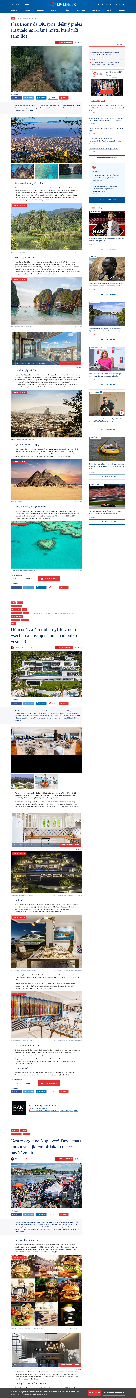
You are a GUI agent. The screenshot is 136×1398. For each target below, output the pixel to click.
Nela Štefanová (19, 1159)
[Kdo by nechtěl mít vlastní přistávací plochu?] (46, 941)
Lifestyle (54, 10)
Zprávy (109, 10)
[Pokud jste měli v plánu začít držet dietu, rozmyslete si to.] (46, 1290)
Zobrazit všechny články (107, 249)
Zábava (23, 1130)
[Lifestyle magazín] (63, 4)
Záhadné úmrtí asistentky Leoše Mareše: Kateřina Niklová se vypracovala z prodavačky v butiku (105, 188)
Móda (67, 10)
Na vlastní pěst (96, 485)
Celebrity (40, 10)
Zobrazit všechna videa (107, 200)
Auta (13, 602)
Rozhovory (96, 10)
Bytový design (16, 606)
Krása (13, 623)
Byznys (27, 10)
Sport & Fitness (17, 616)
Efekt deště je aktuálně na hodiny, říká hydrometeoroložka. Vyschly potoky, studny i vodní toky (106, 140)
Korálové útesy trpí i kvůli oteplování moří (23, 571)
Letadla (20, 602)
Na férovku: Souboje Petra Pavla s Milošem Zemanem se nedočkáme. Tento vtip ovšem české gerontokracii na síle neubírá (106, 108)
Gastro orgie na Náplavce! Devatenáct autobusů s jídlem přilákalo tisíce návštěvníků (46, 1146)
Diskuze (30, 578)
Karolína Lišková (19, 647)
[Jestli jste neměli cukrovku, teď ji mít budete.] (46, 1014)
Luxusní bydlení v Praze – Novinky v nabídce (103, 149)
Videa (27, 4)
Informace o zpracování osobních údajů (34, 1394)
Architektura (16, 613)
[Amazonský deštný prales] (46, 226)
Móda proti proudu (98, 347)
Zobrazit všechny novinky (107, 158)
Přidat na (64, 42)
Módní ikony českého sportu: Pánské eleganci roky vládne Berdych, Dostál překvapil (106, 53)
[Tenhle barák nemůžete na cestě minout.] (46, 872)
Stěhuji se (94, 302)
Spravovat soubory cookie (114, 1393)
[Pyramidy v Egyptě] (46, 479)
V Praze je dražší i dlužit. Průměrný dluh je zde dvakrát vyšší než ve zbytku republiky (105, 63)
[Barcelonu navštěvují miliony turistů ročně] (46, 413)
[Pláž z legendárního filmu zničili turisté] (46, 301)
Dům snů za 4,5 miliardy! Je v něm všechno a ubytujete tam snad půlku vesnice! (44, 635)
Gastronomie (16, 1134)
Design (25, 613)
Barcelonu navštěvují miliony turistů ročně (23, 439)
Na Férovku (95, 437)
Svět (13, 18)
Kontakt (122, 10)
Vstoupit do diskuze (50, 578)
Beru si (93, 257)
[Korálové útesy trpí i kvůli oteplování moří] (46, 545)
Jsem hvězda (94, 49)
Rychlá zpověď (96, 392)
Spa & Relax (15, 620)
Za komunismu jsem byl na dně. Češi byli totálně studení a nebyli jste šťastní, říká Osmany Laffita (105, 178)
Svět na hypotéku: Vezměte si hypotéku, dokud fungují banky (106, 129)
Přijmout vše (94, 1393)
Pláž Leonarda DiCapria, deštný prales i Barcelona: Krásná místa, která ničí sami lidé (46, 30)
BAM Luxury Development (42, 1105)
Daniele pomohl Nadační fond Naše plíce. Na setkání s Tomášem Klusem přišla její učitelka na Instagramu (106, 119)
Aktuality (14, 10)
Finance (92, 59)
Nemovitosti (80, 10)
